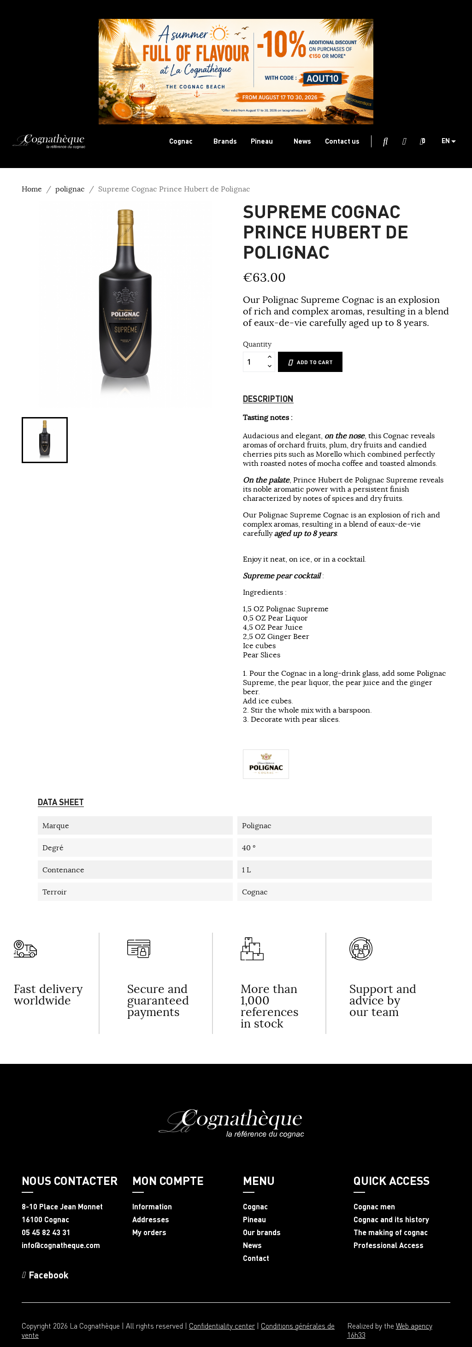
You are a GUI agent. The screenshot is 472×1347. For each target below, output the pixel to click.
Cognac (255, 1206)
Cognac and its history (391, 1219)
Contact (256, 1258)
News (252, 1245)
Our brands (262, 1232)
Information (152, 1206)
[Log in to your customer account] (404, 141)
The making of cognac (391, 1232)
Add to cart (315, 362)
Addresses (150, 1219)
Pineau (254, 1219)
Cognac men (374, 1206)
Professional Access (389, 1245)
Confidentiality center (222, 1325)
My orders (149, 1232)
